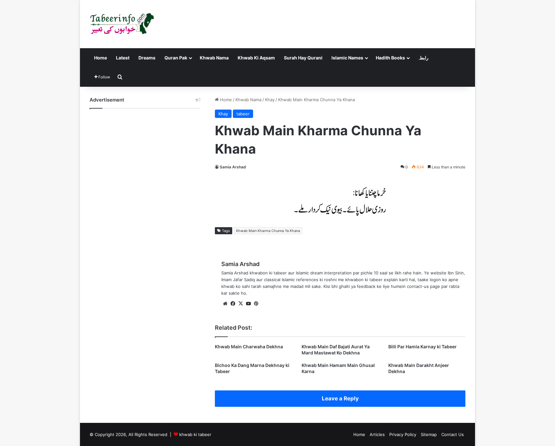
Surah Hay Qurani (303, 57)
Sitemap (429, 434)
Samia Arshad (233, 167)
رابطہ (423, 57)
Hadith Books (390, 57)
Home (100, 57)
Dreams (146, 57)
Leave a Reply (340, 398)
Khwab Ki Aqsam (256, 57)
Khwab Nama (214, 57)
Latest (122, 57)
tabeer (243, 113)
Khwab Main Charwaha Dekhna (249, 346)
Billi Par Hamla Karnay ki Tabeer (422, 346)
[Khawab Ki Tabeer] (122, 24)
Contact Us (452, 434)
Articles (377, 434)
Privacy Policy (402, 434)
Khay (270, 99)
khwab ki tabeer (195, 434)
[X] (240, 304)
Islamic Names (347, 57)
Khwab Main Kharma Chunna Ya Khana (268, 230)
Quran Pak (175, 57)
